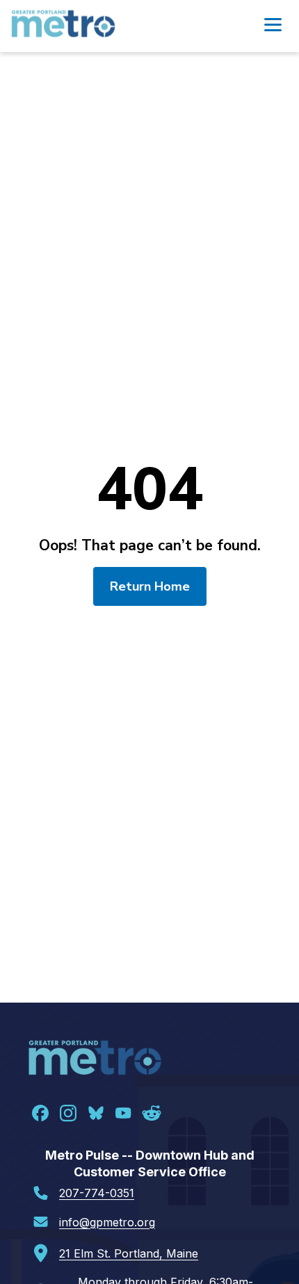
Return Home (150, 586)
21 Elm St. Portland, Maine (128, 1253)
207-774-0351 (96, 1193)
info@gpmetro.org (107, 1222)
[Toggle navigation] (273, 26)
